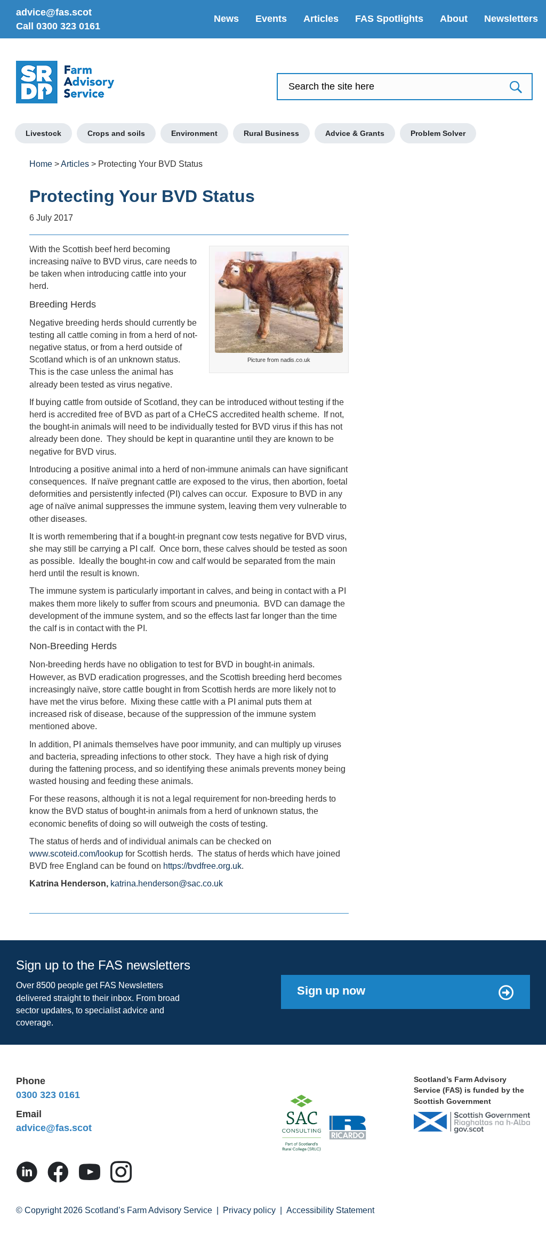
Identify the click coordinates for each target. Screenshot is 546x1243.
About (454, 18)
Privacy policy (249, 1210)
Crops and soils (116, 133)
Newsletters (511, 18)
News (226, 18)
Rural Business (271, 133)
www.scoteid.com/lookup (76, 853)
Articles (321, 18)
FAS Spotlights (389, 18)
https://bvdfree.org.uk (202, 865)
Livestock (43, 133)
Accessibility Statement (330, 1210)
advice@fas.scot (54, 12)
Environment (194, 133)
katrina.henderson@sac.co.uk (166, 883)
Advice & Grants (354, 133)
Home (40, 163)
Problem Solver (438, 133)
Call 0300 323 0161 (58, 26)
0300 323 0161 (48, 1094)
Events (271, 18)
